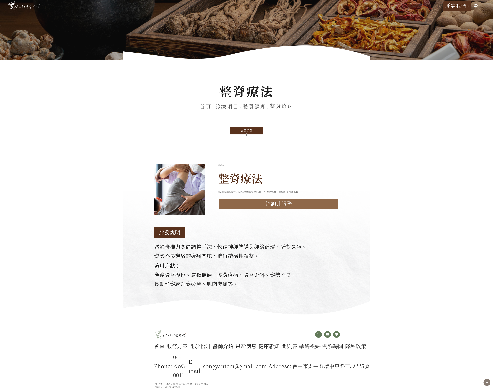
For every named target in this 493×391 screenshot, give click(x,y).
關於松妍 (200, 346)
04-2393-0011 (180, 366)
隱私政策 (355, 346)
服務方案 (177, 346)
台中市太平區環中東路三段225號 (330, 366)
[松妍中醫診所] (24, 6)
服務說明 (169, 232)
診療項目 (227, 107)
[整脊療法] (179, 189)
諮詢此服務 (279, 204)
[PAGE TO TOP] (486, 382)
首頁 (205, 107)
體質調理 (254, 107)
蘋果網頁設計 (336, 347)
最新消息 (246, 346)
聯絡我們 (455, 6)
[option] (179, 189)
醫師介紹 (223, 346)
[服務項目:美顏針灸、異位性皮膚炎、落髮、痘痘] (246, 30)
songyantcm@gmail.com (235, 366)
